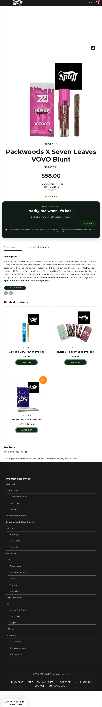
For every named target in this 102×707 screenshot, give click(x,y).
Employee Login (58, 686)
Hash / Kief (14, 503)
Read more (75, 362)
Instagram (86, 682)
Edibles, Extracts (13, 553)
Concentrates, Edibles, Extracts (20, 522)
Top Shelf (14, 585)
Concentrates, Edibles (16, 515)
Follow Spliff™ (46, 682)
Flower (9, 560)
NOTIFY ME (88, 224)
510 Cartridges (16, 641)
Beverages (14, 534)
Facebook (65, 682)
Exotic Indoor (16, 566)
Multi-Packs (15, 616)
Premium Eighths (18, 572)
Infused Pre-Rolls (18, 610)
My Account (16, 682)
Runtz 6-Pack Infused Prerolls (75, 351)
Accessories (11, 484)
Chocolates (15, 541)
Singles (13, 623)
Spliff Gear (10, 629)
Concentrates (12, 490)
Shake (12, 578)
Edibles (9, 528)
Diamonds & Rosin (18, 496)
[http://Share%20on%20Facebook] (6, 293)
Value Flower (16, 591)
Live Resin (14, 509)
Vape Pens (11, 635)
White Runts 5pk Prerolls (26, 419)
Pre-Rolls (51, 144)
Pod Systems (16, 654)
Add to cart (27, 362)
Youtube (39, 686)
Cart (30, 682)
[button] (15, 703)
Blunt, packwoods (15, 288)
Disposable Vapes (18, 648)
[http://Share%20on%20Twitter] (11, 293)
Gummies (14, 547)
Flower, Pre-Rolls (14, 597)
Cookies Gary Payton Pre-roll (26, 351)
